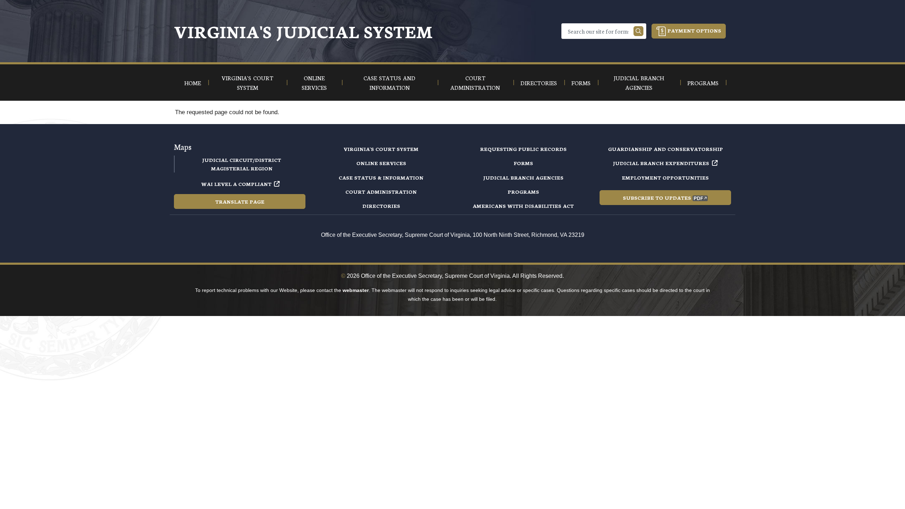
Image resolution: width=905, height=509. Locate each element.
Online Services (381, 162)
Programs (523, 191)
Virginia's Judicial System (303, 31)
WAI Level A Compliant (236, 183)
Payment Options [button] (693, 30)
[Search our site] (638, 31)
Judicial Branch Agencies (523, 177)
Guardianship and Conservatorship (665, 148)
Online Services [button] (314, 82)
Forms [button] (580, 82)
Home (192, 82)
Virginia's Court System (381, 148)
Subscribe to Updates (657, 197)
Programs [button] (702, 82)
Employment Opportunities (665, 177)
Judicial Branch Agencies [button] (639, 82)
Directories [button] (538, 82)
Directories (381, 205)
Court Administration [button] (475, 82)
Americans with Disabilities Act (523, 205)
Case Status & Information (381, 177)
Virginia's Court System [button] (247, 82)
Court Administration (381, 191)
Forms (523, 162)
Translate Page (239, 201)
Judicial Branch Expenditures (661, 162)
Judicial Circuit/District (241, 159)
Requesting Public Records (523, 148)
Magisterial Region (242, 168)
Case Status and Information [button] (389, 82)
